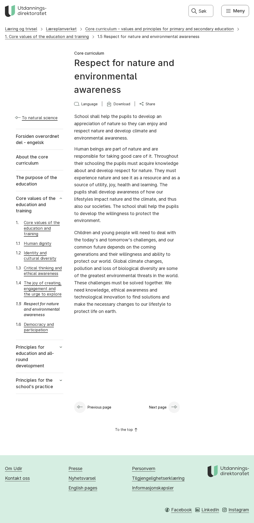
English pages (82, 487)
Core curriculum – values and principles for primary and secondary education (159, 28)
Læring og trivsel (21, 28)
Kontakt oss (17, 478)
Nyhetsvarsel (82, 478)
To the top (124, 429)
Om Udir (13, 468)
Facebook (181, 509)
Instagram (238, 509)
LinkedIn (210, 509)
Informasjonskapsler (153, 487)
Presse (75, 468)
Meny (239, 10)
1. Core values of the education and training (47, 36)
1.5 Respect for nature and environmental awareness (148, 36)
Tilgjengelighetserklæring (158, 478)
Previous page (99, 407)
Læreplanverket (61, 28)
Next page (157, 407)
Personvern (143, 468)
